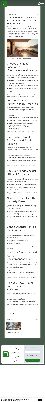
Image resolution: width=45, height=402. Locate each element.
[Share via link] (16, 313)
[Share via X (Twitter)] (10, 313)
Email (26, 350)
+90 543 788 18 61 (15, 355)
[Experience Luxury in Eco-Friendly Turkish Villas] (13, 326)
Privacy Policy (15, 360)
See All (37, 319)
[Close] (43, 400)
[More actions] (37, 14)
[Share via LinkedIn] (13, 313)
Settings (34, 400)
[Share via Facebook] (7, 313)
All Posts (7, 8)
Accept (40, 400)
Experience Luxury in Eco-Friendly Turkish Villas (13, 333)
